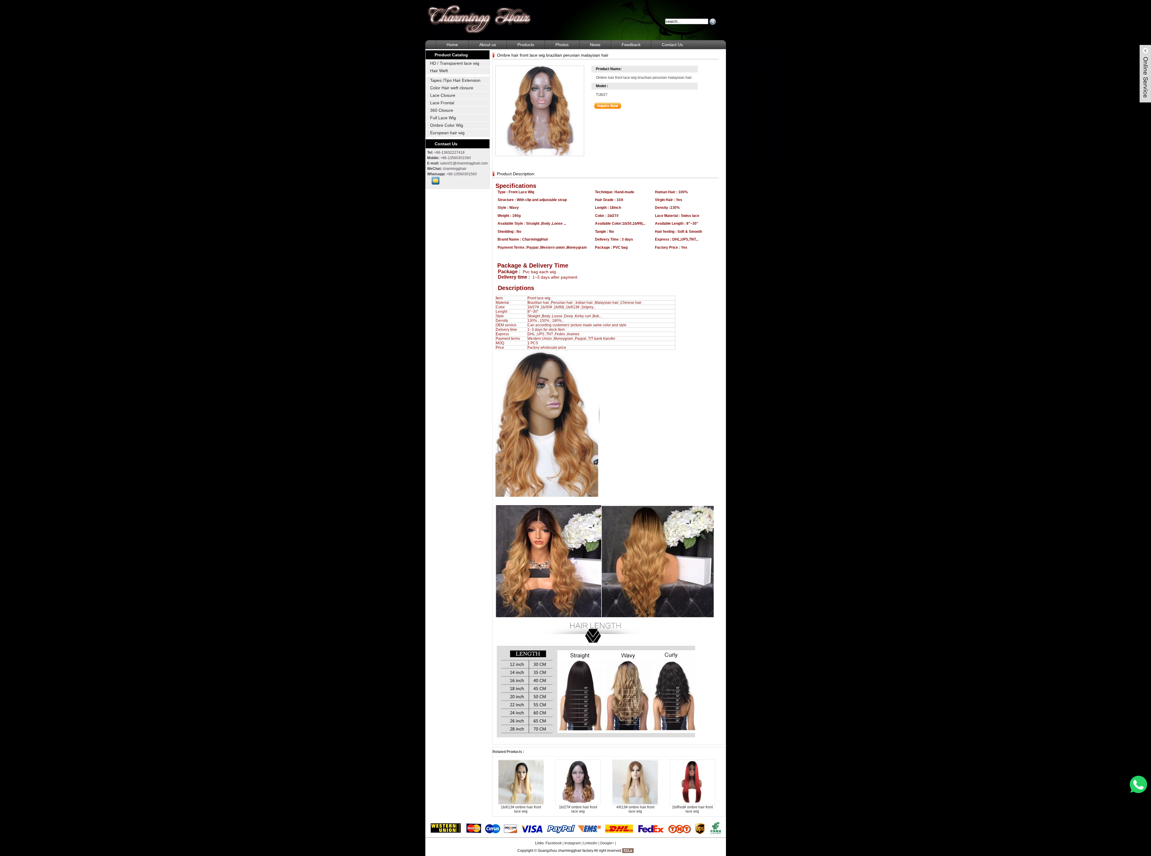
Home (452, 44)
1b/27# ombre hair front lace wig (578, 809)
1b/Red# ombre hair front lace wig (692, 809)
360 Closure (441, 110)
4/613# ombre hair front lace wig (635, 809)
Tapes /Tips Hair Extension (455, 80)
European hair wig (447, 132)
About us (487, 44)
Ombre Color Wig (446, 125)
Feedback (631, 44)
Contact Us (672, 44)
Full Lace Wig (443, 117)
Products (525, 44)
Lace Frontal (442, 102)
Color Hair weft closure (451, 87)
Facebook (554, 843)
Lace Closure (442, 95)
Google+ (607, 843)
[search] (712, 21)
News (595, 44)
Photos (562, 44)
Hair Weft (439, 70)
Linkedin (590, 843)
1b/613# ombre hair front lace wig (521, 809)
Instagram (572, 843)
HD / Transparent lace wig (454, 63)
